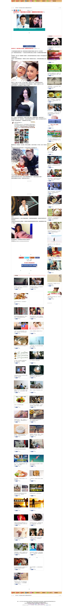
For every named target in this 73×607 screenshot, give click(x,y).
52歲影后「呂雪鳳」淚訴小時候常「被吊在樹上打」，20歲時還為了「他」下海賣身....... (36, 538)
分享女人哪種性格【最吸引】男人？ (36, 331)
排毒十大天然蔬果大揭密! (18, 404)
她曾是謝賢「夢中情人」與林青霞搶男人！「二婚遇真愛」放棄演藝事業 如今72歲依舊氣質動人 (36, 553)
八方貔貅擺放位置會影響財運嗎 (20, 449)
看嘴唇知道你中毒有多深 (52, 60)
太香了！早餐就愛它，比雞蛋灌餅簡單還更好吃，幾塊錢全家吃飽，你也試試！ (54, 100)
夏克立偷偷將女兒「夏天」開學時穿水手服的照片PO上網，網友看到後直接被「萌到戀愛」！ (36, 317)
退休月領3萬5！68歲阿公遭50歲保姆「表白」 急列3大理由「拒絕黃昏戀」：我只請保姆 (54, 179)
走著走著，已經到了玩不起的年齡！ (54, 204)
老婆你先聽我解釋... (33, 449)
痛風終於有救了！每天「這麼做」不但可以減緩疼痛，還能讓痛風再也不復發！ (20, 420)
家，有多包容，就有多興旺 (35, 360)
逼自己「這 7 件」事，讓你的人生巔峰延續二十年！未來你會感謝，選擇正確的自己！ (20, 391)
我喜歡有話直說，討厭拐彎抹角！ (36, 493)
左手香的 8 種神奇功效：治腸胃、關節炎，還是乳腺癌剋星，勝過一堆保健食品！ (54, 74)
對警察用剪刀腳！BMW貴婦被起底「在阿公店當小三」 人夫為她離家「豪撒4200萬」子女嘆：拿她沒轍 (20, 582)
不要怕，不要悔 (50, 125)
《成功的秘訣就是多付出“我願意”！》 (21, 345)
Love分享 (60, 7)
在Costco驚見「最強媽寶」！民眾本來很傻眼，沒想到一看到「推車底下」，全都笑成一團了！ (36, 405)
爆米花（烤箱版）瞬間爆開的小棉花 (36, 390)
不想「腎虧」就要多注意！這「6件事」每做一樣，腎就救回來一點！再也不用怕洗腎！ (54, 140)
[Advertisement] (36, 5)
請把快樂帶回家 (50, 152)
